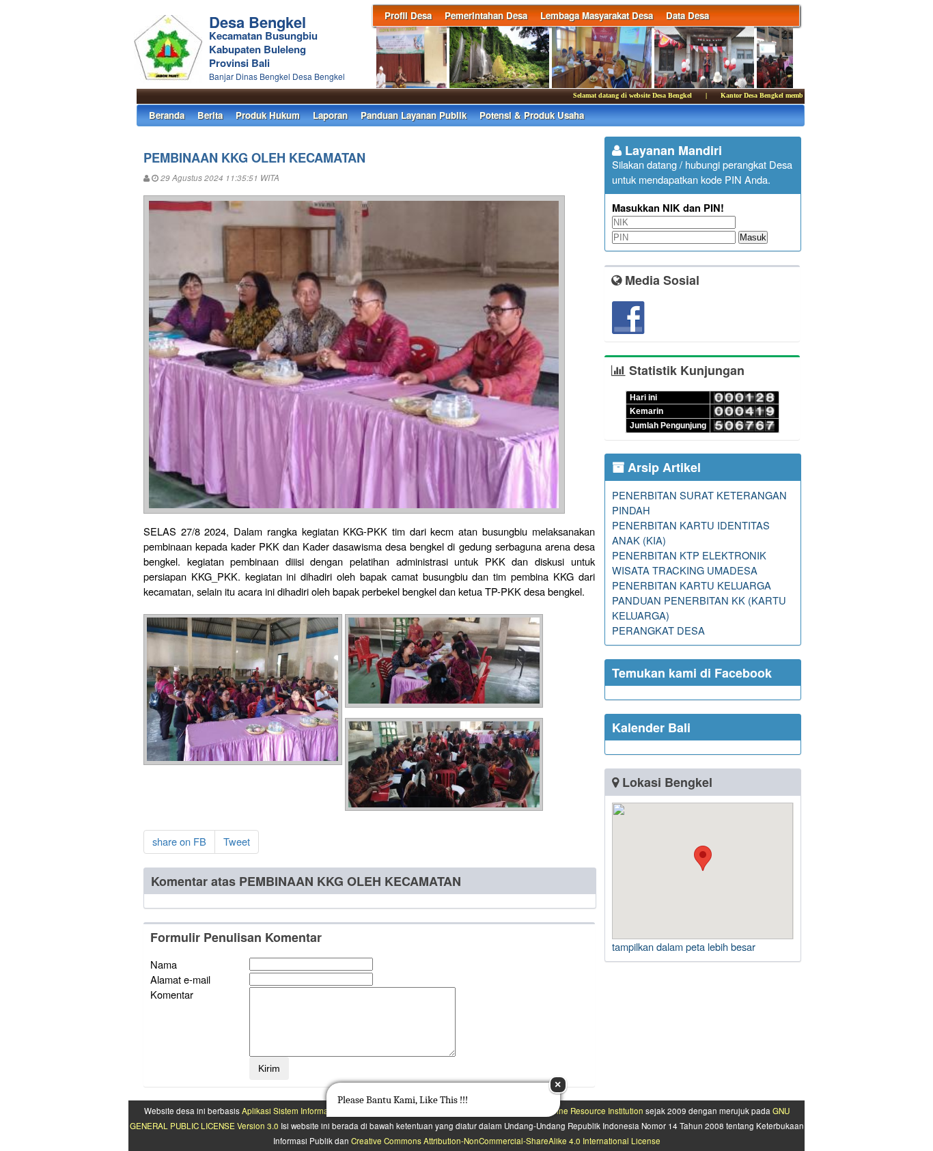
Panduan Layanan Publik (413, 115)
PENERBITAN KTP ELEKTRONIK (689, 555)
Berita (210, 115)
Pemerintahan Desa (486, 15)
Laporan (330, 115)
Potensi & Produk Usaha (531, 115)
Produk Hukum (268, 115)
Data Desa (687, 15)
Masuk (753, 237)
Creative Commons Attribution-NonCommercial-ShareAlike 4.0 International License (505, 1140)
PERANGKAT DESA (658, 630)
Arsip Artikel (662, 467)
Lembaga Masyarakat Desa (596, 15)
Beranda (166, 115)
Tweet (236, 841)
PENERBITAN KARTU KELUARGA (691, 585)
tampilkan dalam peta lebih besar (683, 946)
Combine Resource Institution (589, 1110)
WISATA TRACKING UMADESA (684, 570)
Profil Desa (408, 15)
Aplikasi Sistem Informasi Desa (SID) (309, 1110)
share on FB (179, 841)
